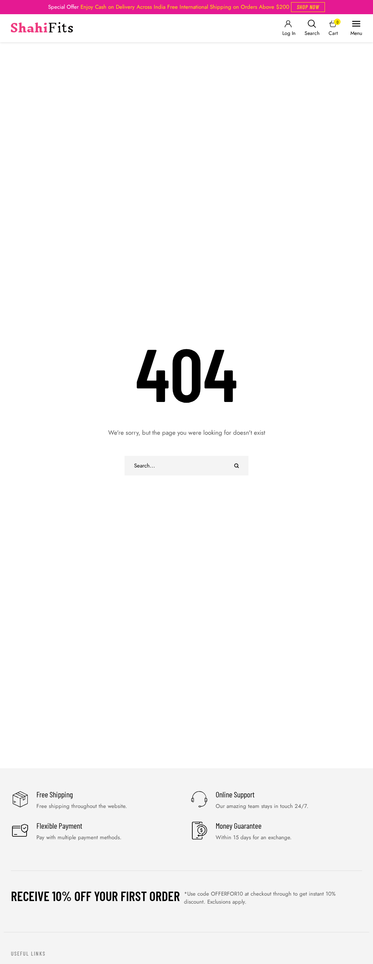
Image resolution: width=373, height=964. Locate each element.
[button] (308, 7)
